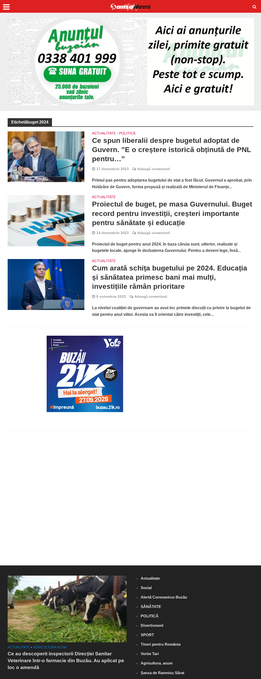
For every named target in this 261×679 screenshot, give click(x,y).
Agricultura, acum (157, 663)
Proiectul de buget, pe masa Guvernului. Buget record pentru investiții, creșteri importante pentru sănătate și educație (172, 213)
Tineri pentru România (160, 644)
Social (146, 588)
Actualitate (104, 133)
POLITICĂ (127, 133)
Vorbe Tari (150, 653)
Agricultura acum (50, 647)
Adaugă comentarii (153, 169)
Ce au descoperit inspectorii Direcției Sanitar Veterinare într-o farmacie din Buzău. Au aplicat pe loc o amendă (66, 660)
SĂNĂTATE (151, 606)
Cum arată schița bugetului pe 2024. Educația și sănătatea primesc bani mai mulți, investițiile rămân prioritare (169, 277)
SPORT (147, 635)
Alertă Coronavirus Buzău (164, 597)
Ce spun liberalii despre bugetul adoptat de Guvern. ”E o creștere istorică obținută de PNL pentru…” (171, 150)
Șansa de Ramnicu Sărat (162, 673)
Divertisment (152, 625)
